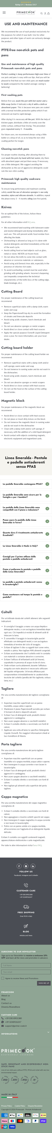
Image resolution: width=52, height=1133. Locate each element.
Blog (3, 999)
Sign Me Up (44, 983)
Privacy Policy (6, 1106)
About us (5, 995)
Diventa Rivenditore (10, 1007)
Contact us (6, 1003)
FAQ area (31, 222)
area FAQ (38, 845)
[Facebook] (19, 866)
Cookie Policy (20, 1106)
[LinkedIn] (33, 866)
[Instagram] (26, 866)
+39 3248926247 (26, 897)
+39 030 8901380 (26, 895)
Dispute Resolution (35, 1106)
